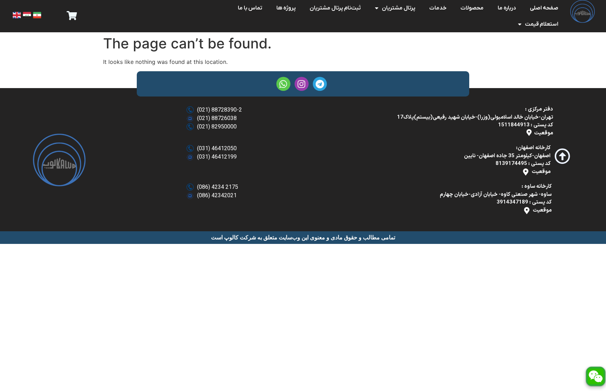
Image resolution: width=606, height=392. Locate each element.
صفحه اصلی (544, 8)
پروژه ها (286, 8)
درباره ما (507, 8)
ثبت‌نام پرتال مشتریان (335, 8)
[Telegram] (320, 84)
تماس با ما (250, 8)
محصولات (472, 8)
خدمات (437, 8)
